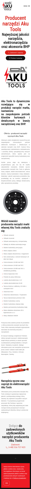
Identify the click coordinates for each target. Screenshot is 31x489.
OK (6, 483)
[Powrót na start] (7, 6)
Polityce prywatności (19, 478)
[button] (27, 6)
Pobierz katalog (16, 58)
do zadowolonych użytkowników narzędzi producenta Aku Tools (15, 433)
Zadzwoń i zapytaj (16, 52)
